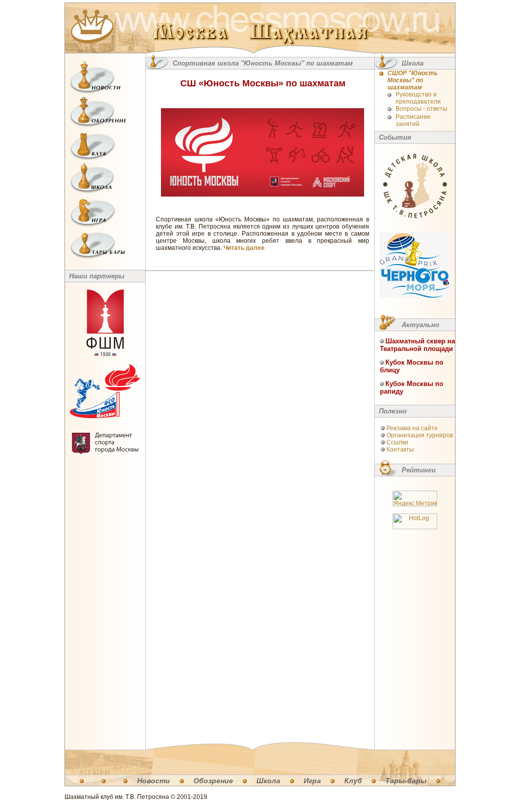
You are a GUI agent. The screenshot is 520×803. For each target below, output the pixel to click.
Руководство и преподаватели (418, 98)
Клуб (353, 781)
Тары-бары (406, 781)
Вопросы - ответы (421, 108)
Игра (312, 781)
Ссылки (397, 442)
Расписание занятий (413, 120)
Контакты (400, 449)
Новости (153, 781)
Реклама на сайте (412, 428)
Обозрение (213, 781)
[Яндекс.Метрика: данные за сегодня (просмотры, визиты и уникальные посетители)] (415, 498)
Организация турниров (419, 435)
